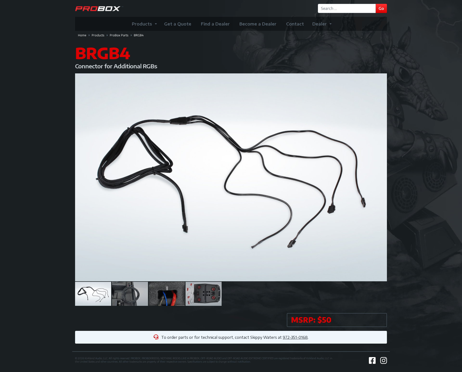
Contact (295, 23)
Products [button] (142, 23)
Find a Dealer (215, 23)
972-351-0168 (295, 337)
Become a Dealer (257, 23)
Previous (85, 177)
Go (381, 8)
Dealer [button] (319, 23)
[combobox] (347, 8)
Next (377, 177)
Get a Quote (177, 23)
